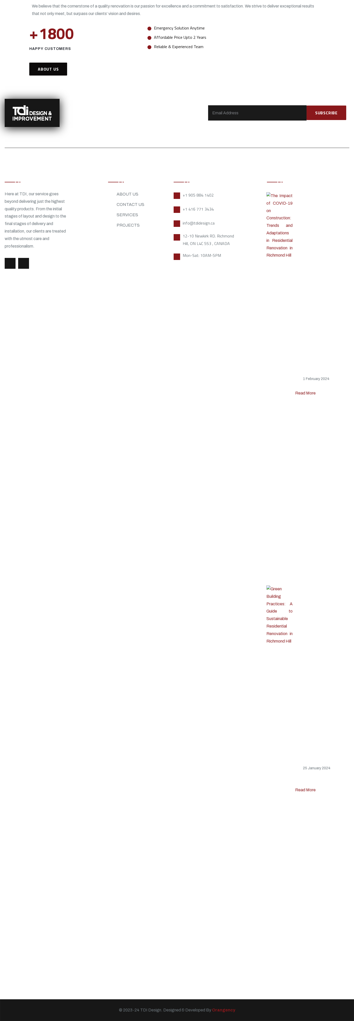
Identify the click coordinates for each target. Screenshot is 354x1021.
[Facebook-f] (10, 263)
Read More (305, 393)
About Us (127, 194)
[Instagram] (23, 263)
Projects (128, 225)
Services (127, 215)
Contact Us (130, 204)
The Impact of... (312, 385)
